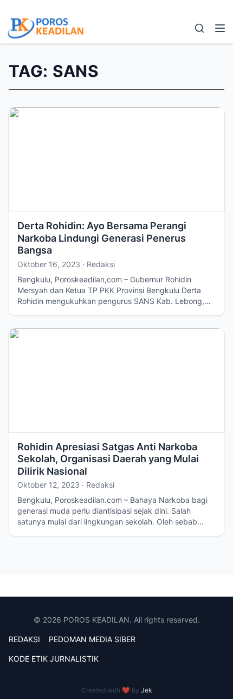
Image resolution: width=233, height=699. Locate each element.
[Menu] (219, 28)
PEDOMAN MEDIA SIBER (92, 639)
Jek (146, 690)
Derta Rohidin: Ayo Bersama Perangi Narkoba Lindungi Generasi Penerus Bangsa (101, 238)
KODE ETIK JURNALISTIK (54, 658)
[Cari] (199, 28)
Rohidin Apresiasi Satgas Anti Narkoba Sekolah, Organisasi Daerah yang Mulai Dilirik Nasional (108, 459)
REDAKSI (24, 639)
